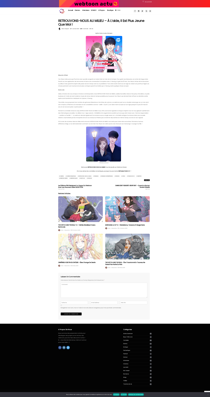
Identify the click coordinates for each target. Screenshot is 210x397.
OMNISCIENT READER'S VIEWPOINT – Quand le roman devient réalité (132, 187)
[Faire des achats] (116, 10)
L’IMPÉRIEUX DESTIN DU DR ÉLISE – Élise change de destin (77, 262)
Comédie (62, 176)
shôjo (123, 176)
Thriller (125, 380)
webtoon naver (73, 178)
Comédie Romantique (71, 176)
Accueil (70, 10)
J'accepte (116, 394)
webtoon (139, 176)
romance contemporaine (107, 176)
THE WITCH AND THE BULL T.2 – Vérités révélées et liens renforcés (76, 226)
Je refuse (123, 394)
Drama (125, 343)
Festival (125, 353)
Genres (77, 10)
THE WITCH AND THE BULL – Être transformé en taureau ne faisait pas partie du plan (125, 263)
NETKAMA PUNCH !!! (124, 171)
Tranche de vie (127, 384)
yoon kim (90, 178)
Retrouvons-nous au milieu (85, 176)
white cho (82, 178)
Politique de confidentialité (136, 394)
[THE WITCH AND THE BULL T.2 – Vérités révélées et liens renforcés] (80, 209)
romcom (117, 176)
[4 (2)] (89, 3)
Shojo (124, 377)
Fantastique (126, 350)
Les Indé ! (126, 367)
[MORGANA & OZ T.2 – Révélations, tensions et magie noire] (127, 209)
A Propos (101, 10)
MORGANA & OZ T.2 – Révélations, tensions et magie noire (125, 225)
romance (96, 176)
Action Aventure (128, 333)
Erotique (125, 347)
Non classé (126, 370)
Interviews (85, 10)
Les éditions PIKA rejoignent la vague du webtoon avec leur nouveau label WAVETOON (75, 187)
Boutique (110, 10)
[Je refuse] (208, 394)
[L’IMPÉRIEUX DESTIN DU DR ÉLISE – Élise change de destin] (80, 246)
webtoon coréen (64, 178)
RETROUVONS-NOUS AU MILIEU (96, 167)
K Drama (125, 364)
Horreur (125, 357)
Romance (126, 374)
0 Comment (85, 28)
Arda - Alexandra (65, 230)
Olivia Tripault (65, 28)
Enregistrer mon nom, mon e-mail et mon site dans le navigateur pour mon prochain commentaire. (91, 308)
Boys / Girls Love (127, 337)
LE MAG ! (94, 10)
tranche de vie (131, 176)
